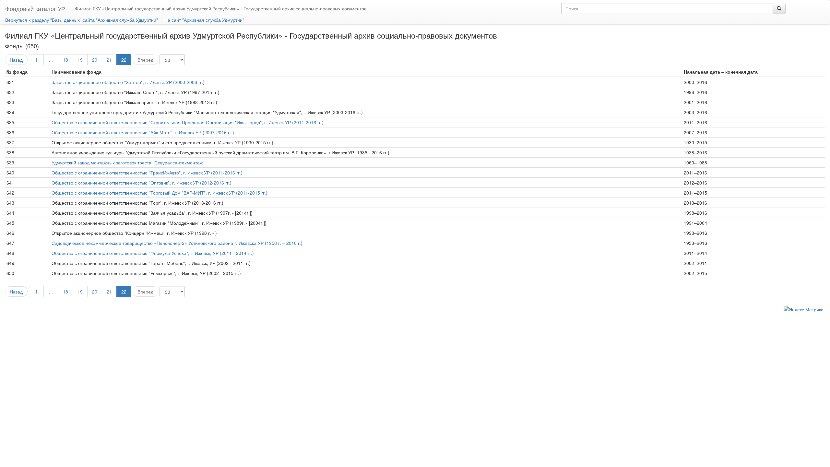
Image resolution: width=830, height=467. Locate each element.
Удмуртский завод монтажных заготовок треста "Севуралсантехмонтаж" (128, 162)
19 (80, 59)
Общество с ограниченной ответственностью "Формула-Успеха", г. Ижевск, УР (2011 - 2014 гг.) (153, 253)
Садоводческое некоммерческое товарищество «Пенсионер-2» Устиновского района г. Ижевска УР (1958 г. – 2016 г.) (177, 243)
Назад (16, 59)
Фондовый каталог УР (35, 8)
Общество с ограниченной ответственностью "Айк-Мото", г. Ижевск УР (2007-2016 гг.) (143, 132)
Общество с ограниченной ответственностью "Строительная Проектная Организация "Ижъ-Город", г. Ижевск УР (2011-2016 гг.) (188, 122)
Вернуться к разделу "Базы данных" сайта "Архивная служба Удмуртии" (81, 20)
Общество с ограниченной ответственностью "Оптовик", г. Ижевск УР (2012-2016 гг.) (141, 182)
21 (109, 59)
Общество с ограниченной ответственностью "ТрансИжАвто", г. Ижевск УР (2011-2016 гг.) (147, 172)
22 (123, 59)
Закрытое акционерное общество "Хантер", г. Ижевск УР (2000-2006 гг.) (128, 82)
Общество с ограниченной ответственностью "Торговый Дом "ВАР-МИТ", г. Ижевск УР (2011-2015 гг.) (159, 192)
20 (94, 59)
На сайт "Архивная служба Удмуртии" (204, 20)
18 (65, 59)
